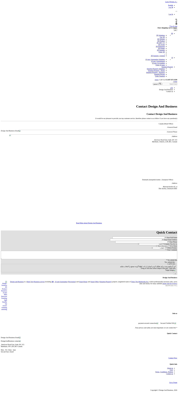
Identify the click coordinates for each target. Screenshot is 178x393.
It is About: (173, 246)
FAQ (171, 370)
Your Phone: (172, 242)
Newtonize (71, 282)
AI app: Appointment (158, 61)
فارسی (170, 7)
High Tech (30, 282)
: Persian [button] (171, 2)
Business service (39, 282)
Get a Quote (173, 382)
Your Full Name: (171, 237)
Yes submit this (171, 260)
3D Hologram (160, 46)
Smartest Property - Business (155, 72)
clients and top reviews (169, 283)
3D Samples (161, 50)
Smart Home (83, 282)
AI (172, 58)
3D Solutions (160, 35)
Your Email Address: (169, 240)
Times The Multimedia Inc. (140, 282)
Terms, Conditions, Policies (164, 372)
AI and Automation (61, 282)
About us (170, 368)
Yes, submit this (170, 262)
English (170, 5)
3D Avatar (161, 45)
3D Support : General (158, 56)
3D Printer (161, 48)
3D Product (161, 41)
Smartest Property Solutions (156, 69)
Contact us (169, 374)
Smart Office (95, 282)
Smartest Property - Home (156, 71)
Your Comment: (171, 250)
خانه (171, 88)
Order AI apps (160, 65)
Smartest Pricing (159, 74)
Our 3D (162, 37)
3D (172, 33)
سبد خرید (173, 26)
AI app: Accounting (158, 63)
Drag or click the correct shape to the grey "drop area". (158, 268)
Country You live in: (170, 244)
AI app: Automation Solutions (155, 59)
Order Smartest (160, 76)
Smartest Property (167, 67)
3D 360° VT (161, 43)
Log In (171, 14)
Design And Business (166, 89)
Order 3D (162, 52)
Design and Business (17, 282)
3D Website (161, 39)
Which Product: (171, 248)
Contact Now (172, 358)
